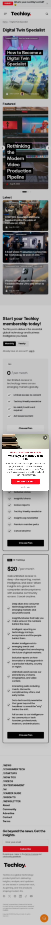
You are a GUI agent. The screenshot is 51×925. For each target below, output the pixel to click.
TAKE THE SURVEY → (25, 481)
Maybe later (25, 487)
